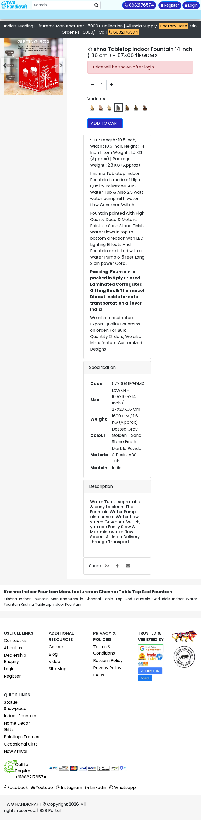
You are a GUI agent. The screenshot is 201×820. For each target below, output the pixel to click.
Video (54, 661)
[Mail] (128, 566)
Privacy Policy (107, 668)
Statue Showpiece (15, 705)
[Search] (96, 5)
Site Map (57, 669)
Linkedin (97, 787)
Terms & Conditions (104, 650)
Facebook (17, 787)
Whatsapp (124, 787)
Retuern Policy (108, 660)
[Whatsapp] (107, 566)
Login (192, 5)
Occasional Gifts (21, 744)
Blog (53, 654)
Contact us (15, 641)
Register (171, 5)
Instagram (71, 787)
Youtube (44, 787)
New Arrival (15, 751)
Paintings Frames (21, 737)
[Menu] (4, 15)
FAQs (98, 675)
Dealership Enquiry (15, 658)
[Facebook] (117, 566)
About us (13, 648)
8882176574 (125, 32)
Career (56, 647)
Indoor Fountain (20, 716)
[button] (6, 65)
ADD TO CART (105, 123)
